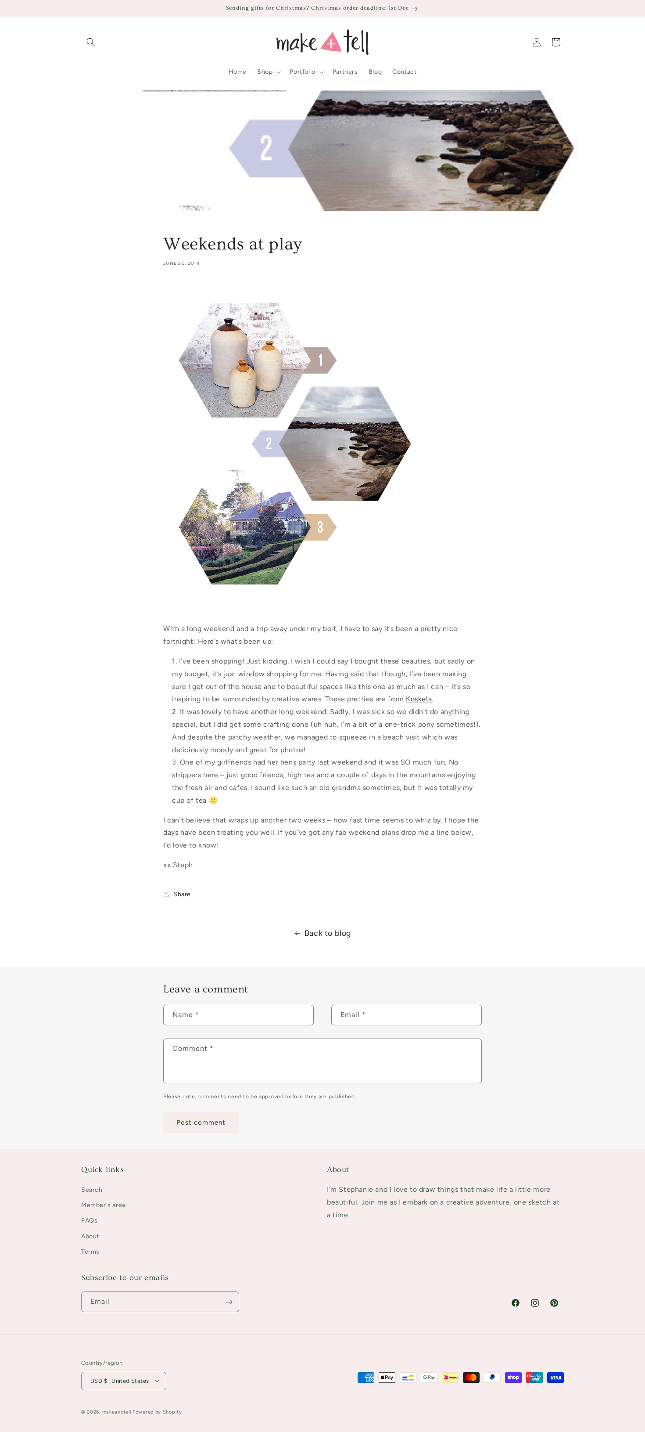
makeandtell (116, 1411)
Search (92, 1190)
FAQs (89, 1221)
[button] (90, 42)
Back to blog (328, 933)
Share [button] (182, 894)
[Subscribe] (229, 1302)
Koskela (419, 699)
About (90, 1236)
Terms (90, 1251)
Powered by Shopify (157, 1411)
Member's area (103, 1205)
